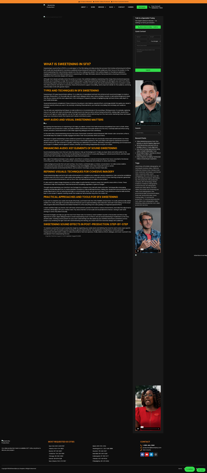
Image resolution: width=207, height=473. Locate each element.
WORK (93, 7)
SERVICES (101, 7)
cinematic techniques (146, 172)
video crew (142, 201)
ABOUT (83, 7)
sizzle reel (138, 195)
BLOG (111, 7)
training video (139, 197)
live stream (143, 189)
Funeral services (140, 186)
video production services (147, 204)
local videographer (145, 191)
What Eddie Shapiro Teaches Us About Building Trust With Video (149, 154)
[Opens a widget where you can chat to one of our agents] (200, 470)
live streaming (151, 189)
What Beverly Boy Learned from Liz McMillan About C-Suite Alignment (147, 146)
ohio (152, 191)
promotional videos (153, 193)
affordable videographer (150, 166)
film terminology (147, 182)
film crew (153, 176)
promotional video (141, 193)
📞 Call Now (189, 469)
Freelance (138, 184)
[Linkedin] (151, 454)
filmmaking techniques (145, 178)
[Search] (155, 133)
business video (147, 168)
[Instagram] (156, 454)
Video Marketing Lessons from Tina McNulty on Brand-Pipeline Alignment (148, 142)
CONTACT (121, 7)
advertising (138, 166)
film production (143, 180)
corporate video (144, 174)
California (156, 168)
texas (154, 195)
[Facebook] (142, 454)
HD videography (151, 186)
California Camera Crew (142, 170)
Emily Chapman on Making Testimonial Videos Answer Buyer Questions (148, 158)
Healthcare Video (140, 188)
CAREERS (130, 7)
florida (154, 182)
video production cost (149, 203)
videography (150, 201)
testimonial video (147, 195)
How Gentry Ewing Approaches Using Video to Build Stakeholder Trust (148, 150)
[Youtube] (147, 454)
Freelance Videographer (149, 184)
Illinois (148, 188)
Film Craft (147, 176)
